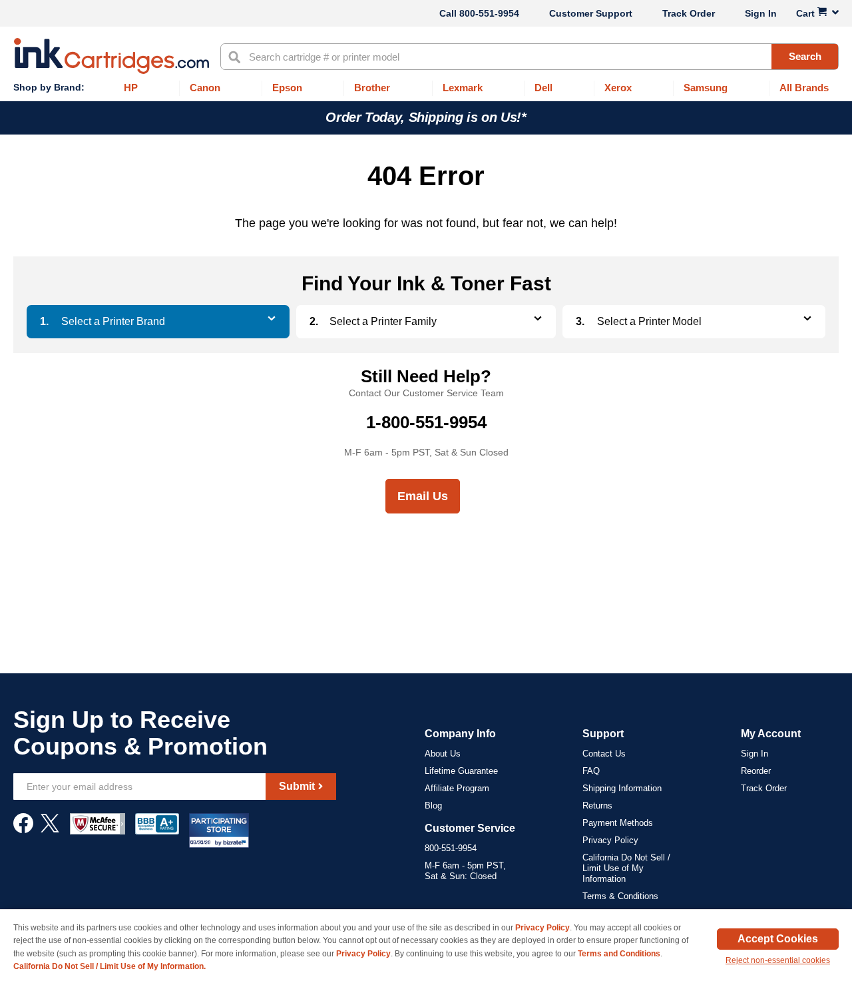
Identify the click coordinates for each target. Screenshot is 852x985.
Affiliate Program (457, 788)
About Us (443, 754)
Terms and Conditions (619, 953)
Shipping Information (622, 788)
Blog (433, 806)
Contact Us (604, 754)
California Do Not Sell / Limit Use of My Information (626, 868)
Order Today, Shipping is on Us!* (425, 117)
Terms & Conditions (620, 896)
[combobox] (529, 56)
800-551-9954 (489, 13)
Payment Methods (617, 823)
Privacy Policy (610, 840)
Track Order (688, 13)
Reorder (756, 771)
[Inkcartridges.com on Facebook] (23, 829)
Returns (597, 806)
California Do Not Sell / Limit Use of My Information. (109, 966)
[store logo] (111, 56)
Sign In (761, 13)
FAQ (591, 771)
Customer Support (590, 13)
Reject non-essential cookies (778, 960)
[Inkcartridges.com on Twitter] (50, 829)
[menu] (426, 88)
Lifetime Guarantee (461, 771)
